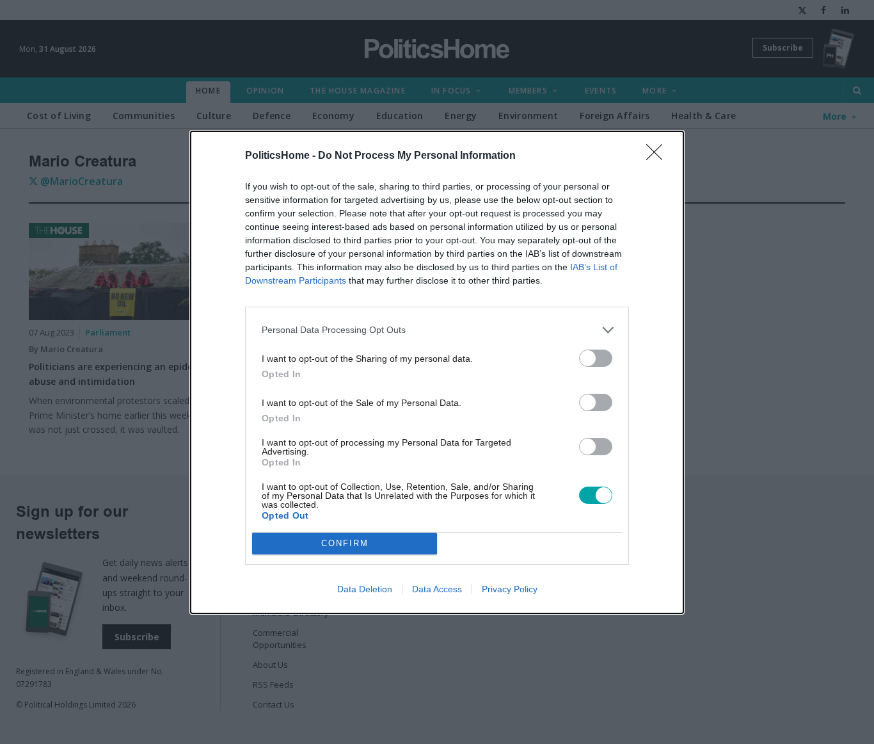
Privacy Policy (509, 589)
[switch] (595, 358)
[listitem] (437, 330)
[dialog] (437, 372)
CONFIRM (345, 543)
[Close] (658, 156)
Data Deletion (364, 589)
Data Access (437, 589)
